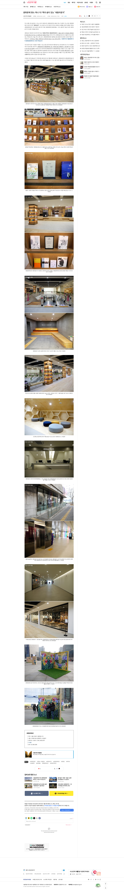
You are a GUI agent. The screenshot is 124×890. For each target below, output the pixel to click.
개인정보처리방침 (27, 879)
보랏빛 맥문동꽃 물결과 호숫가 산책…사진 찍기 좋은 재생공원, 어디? (90, 48)
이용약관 (55, 879)
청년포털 (53, 874)
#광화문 (63, 761)
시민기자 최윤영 (27, 16)
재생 (64, 870)
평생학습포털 (46, 874)
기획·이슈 (25, 6)
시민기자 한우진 (87, 59)
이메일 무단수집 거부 (37, 879)
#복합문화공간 (45, 763)
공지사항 (60, 879)
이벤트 (91, 2)
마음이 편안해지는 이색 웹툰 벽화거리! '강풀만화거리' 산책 (90, 34)
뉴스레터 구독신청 (47, 879)
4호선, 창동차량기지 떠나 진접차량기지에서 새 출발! (90, 40)
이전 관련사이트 (23, 874)
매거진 (73, 2)
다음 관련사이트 (64, 874)
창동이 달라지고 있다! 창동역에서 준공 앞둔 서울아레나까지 (90, 46)
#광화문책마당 (53, 763)
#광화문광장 (32, 761)
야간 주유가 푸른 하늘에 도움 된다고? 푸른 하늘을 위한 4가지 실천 (90, 29)
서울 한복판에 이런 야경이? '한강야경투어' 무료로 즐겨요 (90, 27)
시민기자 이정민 (61, 787)
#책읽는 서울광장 (41, 761)
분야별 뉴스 (33, 6)
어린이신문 (80, 2)
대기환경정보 (60, 874)
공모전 (86, 2)
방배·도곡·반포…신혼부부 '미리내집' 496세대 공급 (90, 43)
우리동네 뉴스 (48, 6)
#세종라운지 (49, 761)
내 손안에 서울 (31, 2)
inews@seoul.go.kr (77, 884)
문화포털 (40, 874)
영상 (69, 2)
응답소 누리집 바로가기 (66, 810)
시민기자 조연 (86, 64)
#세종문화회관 (56, 761)
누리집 (29, 742)
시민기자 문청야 (87, 68)
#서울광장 (32, 763)
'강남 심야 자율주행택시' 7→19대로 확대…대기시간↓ (90, 51)
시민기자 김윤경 (36, 787)
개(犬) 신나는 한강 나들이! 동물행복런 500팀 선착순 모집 (90, 24)
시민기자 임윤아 (87, 73)
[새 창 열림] (98, 883)
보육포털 (28, 874)
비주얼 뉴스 (40, 6)
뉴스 (65, 2)
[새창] (37, 793)
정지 (62, 870)
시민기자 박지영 (87, 78)
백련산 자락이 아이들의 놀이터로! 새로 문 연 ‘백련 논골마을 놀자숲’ (90, 32)
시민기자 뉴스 (57, 6)
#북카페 (68, 761)
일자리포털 (33, 874)
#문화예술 (38, 763)
